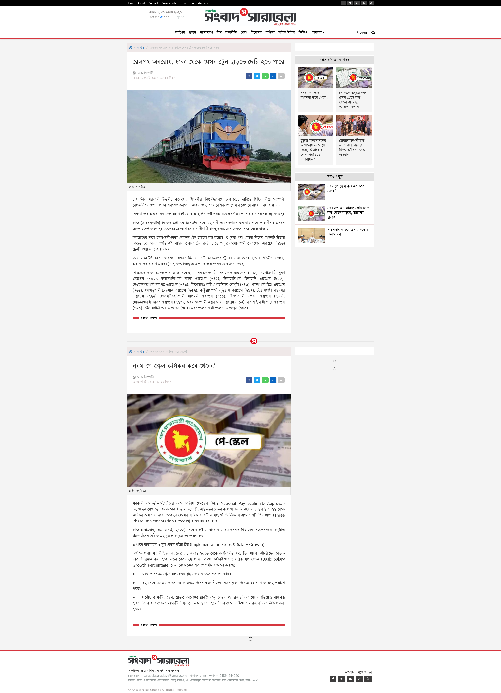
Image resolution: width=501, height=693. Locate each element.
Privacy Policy (170, 3)
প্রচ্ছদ (192, 32)
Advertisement (201, 3)
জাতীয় (140, 48)
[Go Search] (373, 33)
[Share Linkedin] (273, 76)
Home (130, 3)
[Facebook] (343, 3)
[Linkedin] (357, 3)
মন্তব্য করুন (149, 318)
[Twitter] (350, 3)
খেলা (244, 32)
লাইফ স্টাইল (286, 32)
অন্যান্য (317, 32)
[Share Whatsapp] (265, 76)
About (141, 3)
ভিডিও (303, 32)
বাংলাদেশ (206, 32)
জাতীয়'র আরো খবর (334, 60)
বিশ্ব (219, 32)
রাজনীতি (231, 32)
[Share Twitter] (257, 76)
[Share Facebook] (249, 76)
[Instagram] (364, 3)
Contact (153, 3)
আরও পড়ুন (334, 176)
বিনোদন (256, 32)
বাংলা (166, 17)
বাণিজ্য (270, 32)
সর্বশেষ (180, 32)
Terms (184, 3)
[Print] (281, 76)
